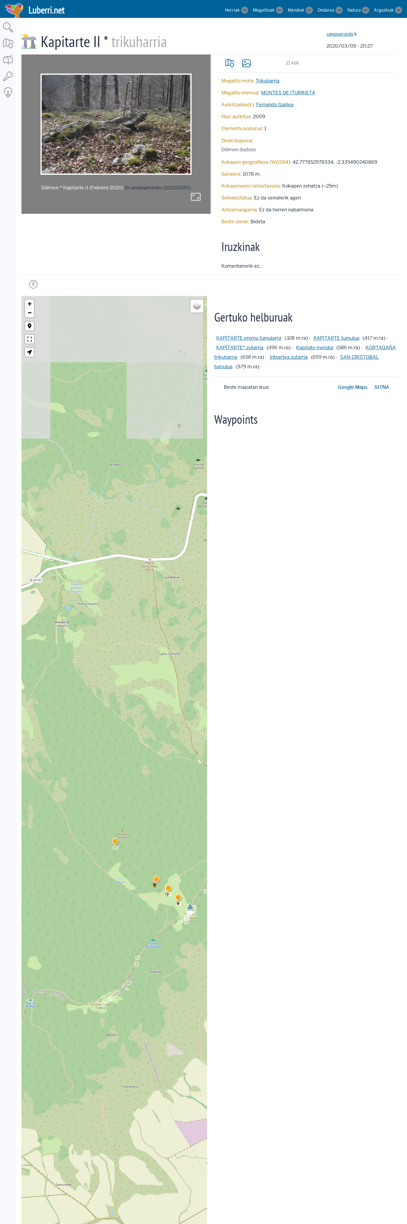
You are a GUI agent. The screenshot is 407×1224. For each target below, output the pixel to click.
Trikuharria (267, 81)
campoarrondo (340, 33)
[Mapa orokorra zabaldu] (8, 49)
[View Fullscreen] (29, 339)
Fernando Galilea (274, 105)
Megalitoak (264, 10)
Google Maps (352, 387)
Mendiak (296, 10)
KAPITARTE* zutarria (239, 347)
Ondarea (326, 10)
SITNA (382, 387)
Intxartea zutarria (289, 357)
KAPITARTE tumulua (336, 338)
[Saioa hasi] (8, 81)
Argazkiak (384, 10)
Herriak (232, 10)
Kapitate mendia (314, 347)
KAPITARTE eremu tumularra (248, 338)
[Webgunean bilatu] (8, 33)
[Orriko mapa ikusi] (229, 63)
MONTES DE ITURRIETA (288, 93)
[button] (156, 880)
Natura (354, 10)
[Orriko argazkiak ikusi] (246, 63)
